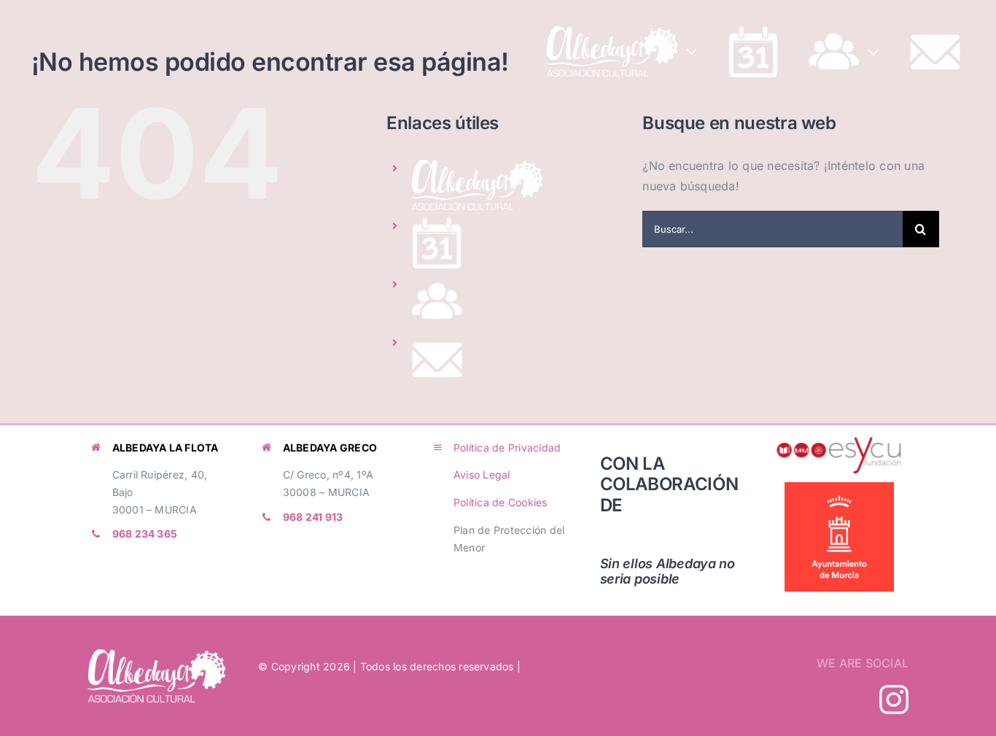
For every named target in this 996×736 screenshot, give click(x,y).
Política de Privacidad (507, 447)
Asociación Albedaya (310, 684)
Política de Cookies (501, 502)
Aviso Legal (482, 474)
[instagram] (894, 699)
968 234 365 (145, 533)
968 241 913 (313, 517)
